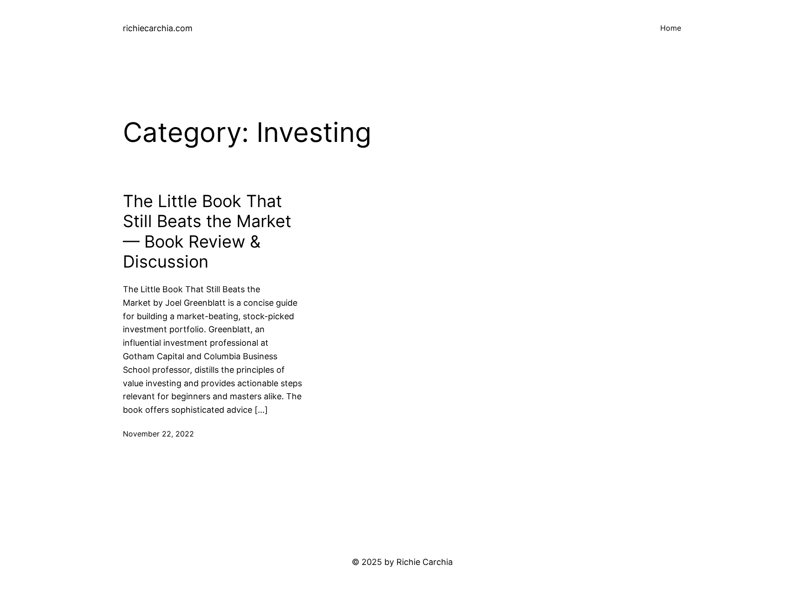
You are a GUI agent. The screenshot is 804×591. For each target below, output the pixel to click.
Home (670, 28)
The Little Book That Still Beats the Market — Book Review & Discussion (207, 231)
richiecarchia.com (158, 28)
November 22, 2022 (158, 433)
